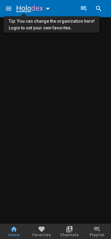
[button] (34, 8)
